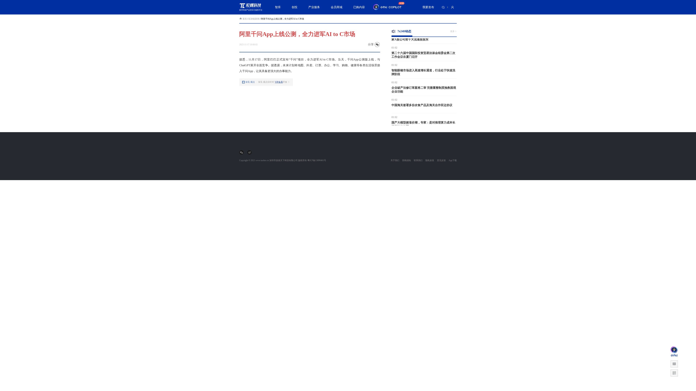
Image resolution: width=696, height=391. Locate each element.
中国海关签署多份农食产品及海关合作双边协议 (422, 99)
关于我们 (395, 160)
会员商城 (336, 7)
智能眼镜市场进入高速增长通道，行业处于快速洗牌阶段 (423, 67)
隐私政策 (429, 160)
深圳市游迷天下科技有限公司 (283, 160)
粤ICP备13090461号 (316, 160)
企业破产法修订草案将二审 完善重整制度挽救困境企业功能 (424, 84)
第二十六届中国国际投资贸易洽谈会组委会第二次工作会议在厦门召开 (423, 49)
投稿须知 (406, 160)
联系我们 (418, 160)
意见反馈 (441, 160)
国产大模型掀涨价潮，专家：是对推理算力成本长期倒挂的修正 (423, 119)
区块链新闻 (253, 19)
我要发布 (428, 7)
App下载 (453, 160)
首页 (245, 19)
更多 (452, 31)
